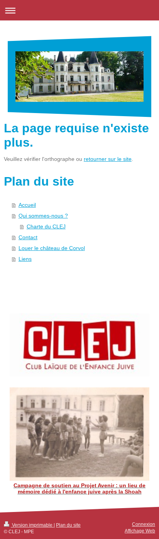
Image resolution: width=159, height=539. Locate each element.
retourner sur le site (108, 159)
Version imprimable (32, 525)
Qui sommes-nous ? (43, 216)
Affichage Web (140, 531)
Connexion (143, 524)
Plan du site (68, 525)
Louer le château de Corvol (52, 248)
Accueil (27, 205)
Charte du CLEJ (46, 226)
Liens (25, 259)
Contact (28, 237)
